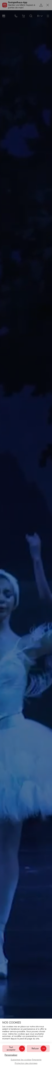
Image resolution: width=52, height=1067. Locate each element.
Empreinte (36, 1059)
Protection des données (26, 1063)
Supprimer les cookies (21, 1059)
